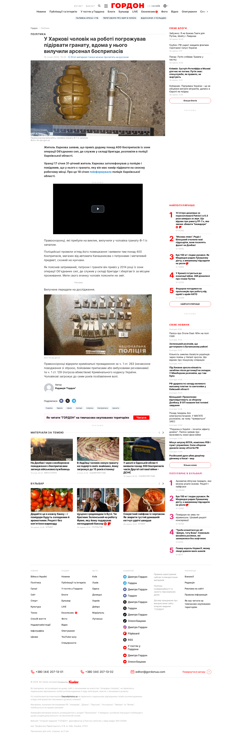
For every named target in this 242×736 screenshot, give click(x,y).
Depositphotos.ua (69, 696)
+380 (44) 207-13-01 (49, 671)
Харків (59, 408)
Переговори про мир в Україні (119, 18)
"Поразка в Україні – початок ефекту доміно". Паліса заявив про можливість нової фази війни (189, 432)
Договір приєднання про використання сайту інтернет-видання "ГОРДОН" (165, 604)
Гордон (34, 28)
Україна (49, 408)
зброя (69, 408)
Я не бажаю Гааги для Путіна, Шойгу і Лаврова (187, 34)
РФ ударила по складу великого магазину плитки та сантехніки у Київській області (187, 386)
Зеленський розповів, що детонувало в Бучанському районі (188, 345)
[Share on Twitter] (68, 401)
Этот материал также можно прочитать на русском (100, 57)
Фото (164, 11)
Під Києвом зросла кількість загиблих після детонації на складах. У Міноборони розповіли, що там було (190, 371)
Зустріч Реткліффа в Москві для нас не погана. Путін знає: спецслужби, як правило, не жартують (189, 72)
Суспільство (97, 527)
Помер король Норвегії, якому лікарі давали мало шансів (193, 549)
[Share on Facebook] (61, 401)
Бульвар (124, 11)
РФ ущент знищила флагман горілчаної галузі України (189, 46)
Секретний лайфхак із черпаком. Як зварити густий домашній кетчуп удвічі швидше (144, 517)
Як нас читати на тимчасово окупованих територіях (197, 603)
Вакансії (189, 576)
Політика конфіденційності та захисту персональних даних (165, 590)
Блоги (111, 11)
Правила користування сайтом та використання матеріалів (166, 577)
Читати (141, 417)
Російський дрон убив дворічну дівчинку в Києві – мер (186, 457)
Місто (95, 571)
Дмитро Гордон (137, 576)
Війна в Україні (50, 473)
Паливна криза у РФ (87, 18)
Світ (33, 594)
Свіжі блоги (178, 28)
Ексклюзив (148, 11)
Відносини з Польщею (153, 18)
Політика (45, 28)
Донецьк (97, 594)
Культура (36, 606)
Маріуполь (98, 612)
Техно (34, 612)
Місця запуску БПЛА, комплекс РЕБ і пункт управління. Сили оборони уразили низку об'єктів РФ (189, 445)
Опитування (189, 11)
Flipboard (133, 633)
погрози (89, 408)
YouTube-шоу (68, 636)
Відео (174, 11)
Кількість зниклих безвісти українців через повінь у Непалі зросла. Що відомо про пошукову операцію (189, 357)
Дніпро (96, 606)
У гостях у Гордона (92, 11)
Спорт (34, 600)
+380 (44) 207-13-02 (99, 671)
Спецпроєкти (68, 642)
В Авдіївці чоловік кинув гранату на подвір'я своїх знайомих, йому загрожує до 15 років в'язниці (97, 466)
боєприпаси (102, 408)
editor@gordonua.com (150, 671)
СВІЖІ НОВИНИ (179, 324)
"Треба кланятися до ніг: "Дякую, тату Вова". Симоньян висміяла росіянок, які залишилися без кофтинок (192, 534)
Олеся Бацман (137, 620)
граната (115, 408)
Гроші (34, 588)
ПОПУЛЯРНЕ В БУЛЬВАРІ (185, 473)
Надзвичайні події (97, 473)
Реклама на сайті (194, 588)
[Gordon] (127, 6)
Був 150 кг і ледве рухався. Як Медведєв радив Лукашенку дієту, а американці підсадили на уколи (193, 259)
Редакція (190, 582)
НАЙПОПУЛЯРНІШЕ (182, 205)
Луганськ (97, 618)
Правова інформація (196, 594)
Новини (41, 11)
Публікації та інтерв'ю (63, 11)
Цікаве (34, 636)
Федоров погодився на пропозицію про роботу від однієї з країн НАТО (191, 291)
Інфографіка (37, 630)
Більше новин (190, 465)
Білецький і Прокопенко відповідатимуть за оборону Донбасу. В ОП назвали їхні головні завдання (188, 401)
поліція (79, 408)
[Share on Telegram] (74, 401)
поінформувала (101, 171)
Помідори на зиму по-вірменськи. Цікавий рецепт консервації (191, 517)
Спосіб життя (38, 618)
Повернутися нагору (193, 671)
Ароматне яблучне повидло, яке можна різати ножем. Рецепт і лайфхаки (193, 484)
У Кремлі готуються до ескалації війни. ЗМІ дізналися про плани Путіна (193, 276)
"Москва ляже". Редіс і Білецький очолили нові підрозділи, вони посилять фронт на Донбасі (191, 241)
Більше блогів (190, 100)
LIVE (135, 11)
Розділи (65, 571)
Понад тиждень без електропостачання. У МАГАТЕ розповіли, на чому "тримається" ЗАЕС (187, 417)
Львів (95, 582)
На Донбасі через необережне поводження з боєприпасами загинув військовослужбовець (50, 466)
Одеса (95, 588)
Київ (94, 576)
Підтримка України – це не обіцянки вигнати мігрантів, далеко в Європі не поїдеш (189, 89)
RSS (130, 639)
